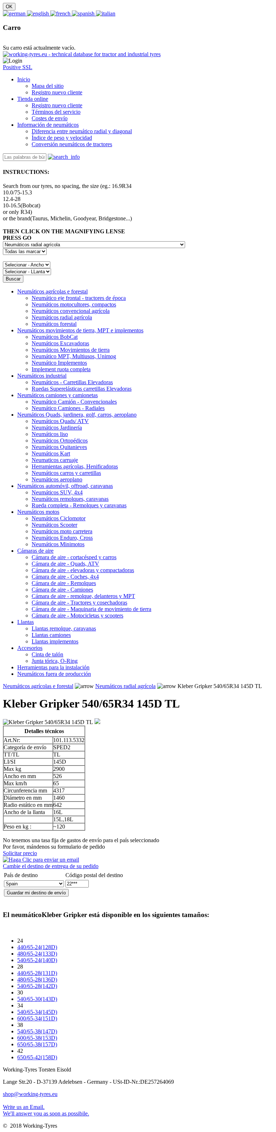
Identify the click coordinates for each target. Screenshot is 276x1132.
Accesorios (29, 648)
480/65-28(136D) (37, 979)
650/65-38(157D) (37, 1044)
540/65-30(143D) (37, 999)
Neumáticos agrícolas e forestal (52, 291)
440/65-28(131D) (37, 973)
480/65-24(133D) (37, 954)
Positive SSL (17, 67)
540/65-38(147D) (37, 1031)
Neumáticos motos (38, 512)
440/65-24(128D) (37, 947)
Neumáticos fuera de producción (54, 674)
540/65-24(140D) (37, 960)
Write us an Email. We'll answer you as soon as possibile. (46, 1110)
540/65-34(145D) (37, 1012)
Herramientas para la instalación (53, 667)
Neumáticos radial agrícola (125, 686)
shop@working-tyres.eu (30, 1094)
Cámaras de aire (35, 551)
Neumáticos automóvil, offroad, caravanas (65, 486)
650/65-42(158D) (37, 1057)
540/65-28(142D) (37, 986)
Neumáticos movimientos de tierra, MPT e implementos (80, 330)
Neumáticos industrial (41, 376)
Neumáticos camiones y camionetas (57, 395)
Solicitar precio (20, 853)
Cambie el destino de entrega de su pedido (50, 866)
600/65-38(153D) (37, 1038)
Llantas (25, 622)
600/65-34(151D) (37, 1018)
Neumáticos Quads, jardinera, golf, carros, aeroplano (77, 415)
